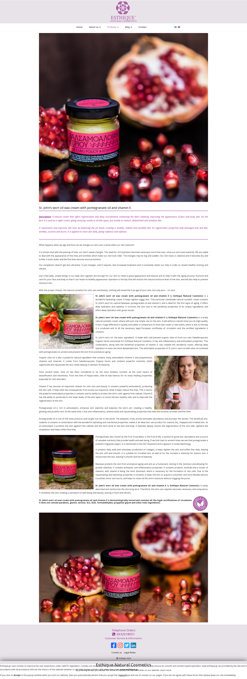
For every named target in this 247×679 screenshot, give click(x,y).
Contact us (117, 652)
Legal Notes (130, 652)
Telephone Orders (123, 634)
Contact (142, 27)
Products (111, 27)
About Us (93, 27)
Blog (127, 27)
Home (79, 27)
